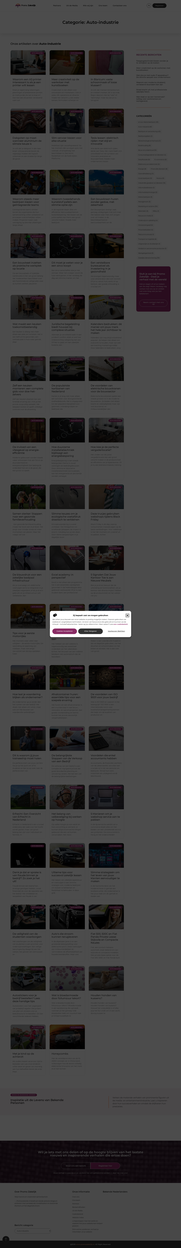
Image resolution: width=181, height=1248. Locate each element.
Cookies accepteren (65, 631)
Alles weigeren (90, 631)
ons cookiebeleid (121, 624)
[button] (127, 615)
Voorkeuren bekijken (116, 631)
